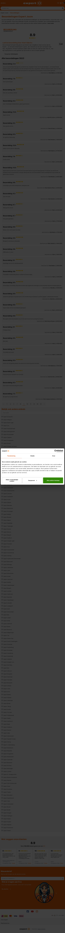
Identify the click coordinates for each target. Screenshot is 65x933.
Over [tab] (53, 455)
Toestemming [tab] (11, 455)
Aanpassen (31, 480)
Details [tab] (32, 455)
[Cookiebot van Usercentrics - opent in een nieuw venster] (55, 451)
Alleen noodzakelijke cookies (12, 480)
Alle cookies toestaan (53, 480)
